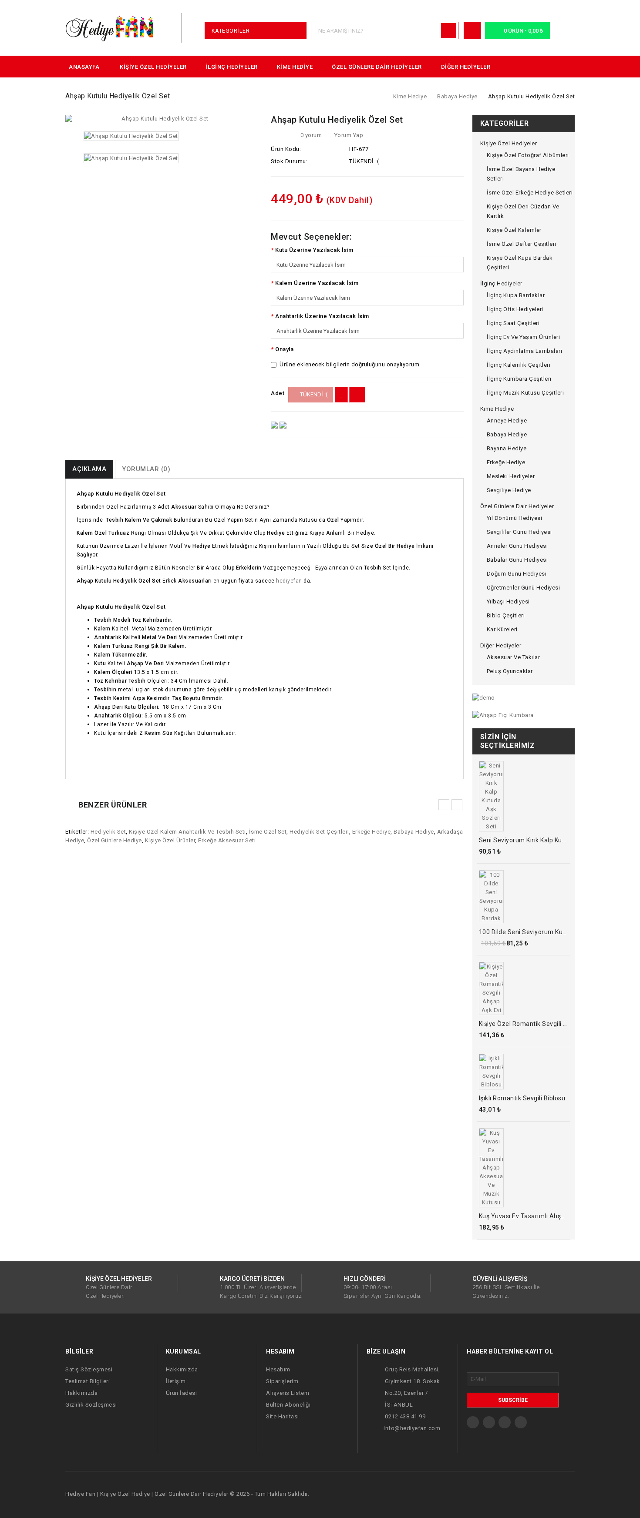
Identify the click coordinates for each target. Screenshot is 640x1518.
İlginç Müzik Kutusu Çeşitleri (525, 392)
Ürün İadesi (181, 1393)
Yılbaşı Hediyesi (508, 601)
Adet (277, 393)
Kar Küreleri (502, 629)
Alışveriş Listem (287, 1393)
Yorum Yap (348, 135)
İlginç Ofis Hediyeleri (515, 309)
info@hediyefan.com (412, 1428)
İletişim (176, 1381)
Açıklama (89, 469)
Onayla (284, 349)
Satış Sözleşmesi (88, 1369)
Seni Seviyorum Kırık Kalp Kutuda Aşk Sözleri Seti (551, 840)
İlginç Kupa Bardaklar (516, 295)
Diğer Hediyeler (466, 67)
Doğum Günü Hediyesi (517, 573)
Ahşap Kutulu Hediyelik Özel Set (531, 96)
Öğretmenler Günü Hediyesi (523, 587)
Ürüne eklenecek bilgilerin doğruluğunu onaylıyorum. (350, 364)
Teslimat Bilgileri (87, 1381)
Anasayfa (84, 67)
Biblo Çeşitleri (506, 615)
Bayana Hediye (507, 448)
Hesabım (278, 1369)
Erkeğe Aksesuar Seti (227, 840)
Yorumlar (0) (146, 469)
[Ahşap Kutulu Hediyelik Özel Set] (161, 119)
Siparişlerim (282, 1381)
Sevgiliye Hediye (509, 490)
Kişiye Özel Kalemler (514, 230)
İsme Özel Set (268, 831)
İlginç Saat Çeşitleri (513, 323)
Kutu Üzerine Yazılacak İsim (314, 250)
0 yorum (311, 135)
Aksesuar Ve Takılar (513, 657)
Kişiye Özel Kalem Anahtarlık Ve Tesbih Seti (187, 831)
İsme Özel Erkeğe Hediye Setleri (530, 192)
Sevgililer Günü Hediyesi (519, 532)
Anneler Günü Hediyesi (517, 546)
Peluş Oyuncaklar (510, 671)
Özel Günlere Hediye (114, 840)
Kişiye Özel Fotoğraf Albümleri (528, 155)
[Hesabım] (472, 30)
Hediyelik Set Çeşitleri (319, 831)
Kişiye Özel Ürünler (170, 840)
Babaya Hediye (457, 96)
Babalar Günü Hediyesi (517, 559)
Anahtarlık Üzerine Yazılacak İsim (322, 316)
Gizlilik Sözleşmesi (91, 1404)
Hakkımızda (81, 1393)
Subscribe (513, 1400)
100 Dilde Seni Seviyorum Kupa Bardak (536, 931)
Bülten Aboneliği (288, 1404)
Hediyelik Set (108, 831)
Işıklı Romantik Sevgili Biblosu (522, 1098)
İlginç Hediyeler (232, 67)
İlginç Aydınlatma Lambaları (525, 351)
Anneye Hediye (507, 420)
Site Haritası (282, 1416)
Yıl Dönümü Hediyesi (514, 518)
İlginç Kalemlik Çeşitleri (519, 365)
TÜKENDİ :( (313, 394)
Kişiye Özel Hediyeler (153, 67)
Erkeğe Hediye (371, 831)
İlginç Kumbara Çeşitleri (519, 378)
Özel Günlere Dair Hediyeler (377, 67)
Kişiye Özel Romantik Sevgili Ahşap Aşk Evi (542, 1023)
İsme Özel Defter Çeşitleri (521, 244)
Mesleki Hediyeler (511, 476)
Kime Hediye (295, 67)
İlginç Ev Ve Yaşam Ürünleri (523, 337)
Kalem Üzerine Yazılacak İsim (316, 283)
